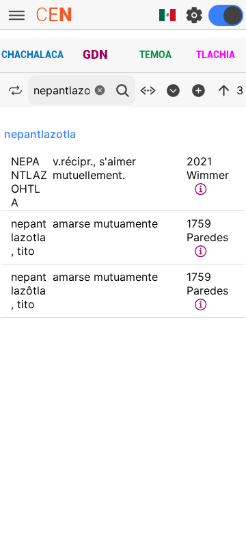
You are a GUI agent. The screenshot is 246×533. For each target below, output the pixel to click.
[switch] (225, 15)
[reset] (100, 90)
